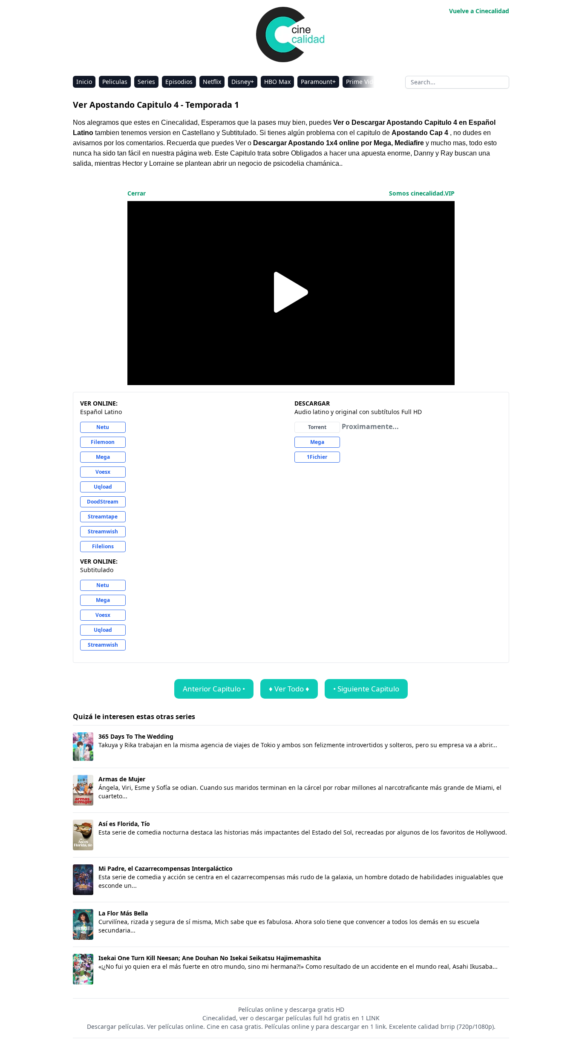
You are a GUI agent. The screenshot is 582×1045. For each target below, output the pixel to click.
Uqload (103, 486)
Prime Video (363, 82)
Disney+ (242, 82)
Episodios (179, 82)
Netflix (212, 82)
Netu (102, 427)
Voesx (102, 471)
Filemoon (103, 442)
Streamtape (103, 516)
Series (146, 82)
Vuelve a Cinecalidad (479, 11)
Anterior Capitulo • (214, 689)
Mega (103, 457)
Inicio (84, 82)
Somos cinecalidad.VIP (422, 193)
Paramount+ (318, 82)
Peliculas (114, 82)
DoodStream (102, 501)
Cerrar (136, 193)
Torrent (317, 427)
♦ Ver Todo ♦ (289, 689)
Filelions (103, 546)
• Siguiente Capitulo (366, 689)
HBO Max (277, 82)
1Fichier (317, 457)
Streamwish (103, 531)
